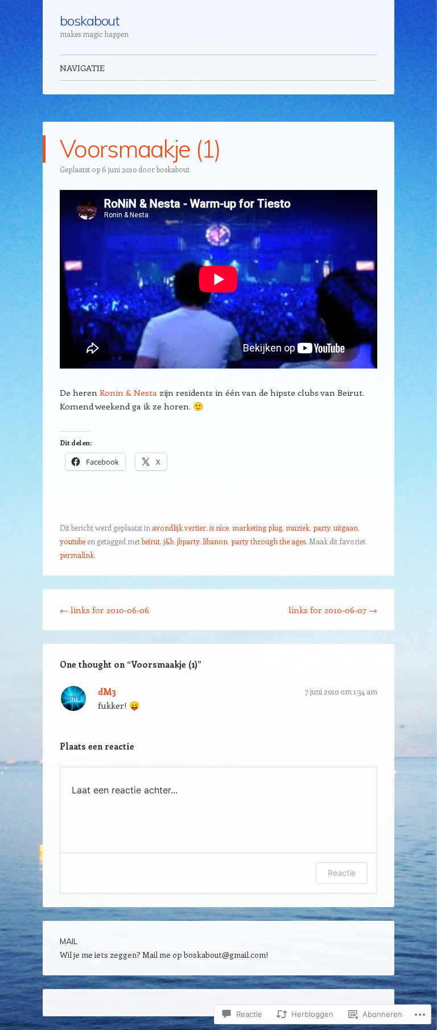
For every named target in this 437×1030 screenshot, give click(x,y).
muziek (298, 527)
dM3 (107, 691)
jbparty (188, 541)
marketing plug (257, 527)
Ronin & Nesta (128, 392)
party (321, 527)
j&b (168, 541)
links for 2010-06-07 (332, 609)
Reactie (342, 873)
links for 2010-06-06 (104, 609)
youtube (72, 541)
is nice (219, 527)
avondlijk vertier (179, 527)
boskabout (89, 20)
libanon (215, 541)
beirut (151, 541)
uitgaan (345, 527)
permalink (77, 555)
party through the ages (268, 541)
